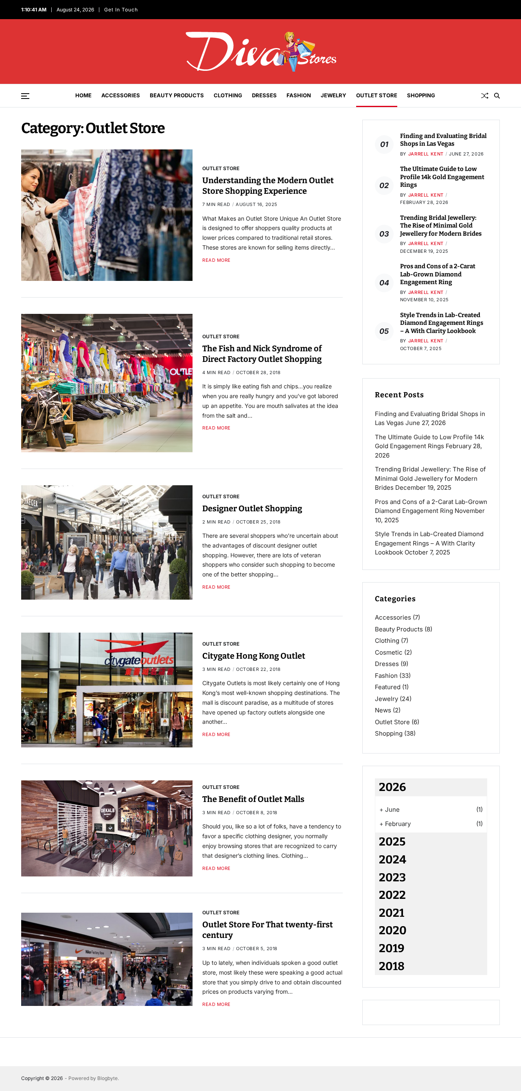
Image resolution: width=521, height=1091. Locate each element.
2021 (391, 913)
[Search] (497, 96)
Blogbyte (107, 1078)
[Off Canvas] (25, 96)
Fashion (299, 95)
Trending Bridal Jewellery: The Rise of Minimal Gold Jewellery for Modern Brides (441, 225)
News (383, 710)
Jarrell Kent (426, 154)
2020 (393, 930)
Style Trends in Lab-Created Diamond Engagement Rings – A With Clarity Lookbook (441, 323)
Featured (388, 687)
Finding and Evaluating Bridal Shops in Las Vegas (443, 140)
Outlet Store (376, 95)
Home (83, 95)
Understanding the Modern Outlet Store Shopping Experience (268, 185)
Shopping (421, 95)
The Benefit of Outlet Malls (253, 799)
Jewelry (333, 95)
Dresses (264, 95)
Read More (216, 260)
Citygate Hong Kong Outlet (253, 656)
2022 (392, 895)
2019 (392, 948)
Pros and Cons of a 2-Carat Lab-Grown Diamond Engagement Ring (437, 274)
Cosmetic (389, 652)
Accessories (120, 95)
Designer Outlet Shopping (252, 508)
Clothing (228, 95)
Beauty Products (177, 95)
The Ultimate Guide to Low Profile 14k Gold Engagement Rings (442, 176)
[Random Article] (484, 95)
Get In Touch (122, 10)
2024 (392, 859)
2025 (392, 841)
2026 (392, 787)
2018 (392, 966)
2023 (392, 877)
